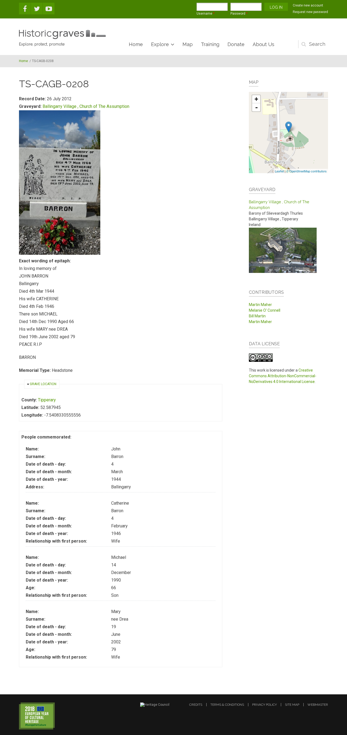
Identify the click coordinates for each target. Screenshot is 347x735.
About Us (263, 44)
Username (205, 13)
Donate (236, 44)
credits (195, 704)
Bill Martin (257, 316)
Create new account (308, 5)
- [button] (256, 107)
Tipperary (47, 399)
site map (292, 704)
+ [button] (256, 99)
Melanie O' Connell (264, 310)
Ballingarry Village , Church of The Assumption (86, 106)
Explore (160, 44)
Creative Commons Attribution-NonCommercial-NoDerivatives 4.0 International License (282, 376)
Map (187, 44)
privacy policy (264, 704)
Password (239, 13)
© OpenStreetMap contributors (306, 171)
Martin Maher (260, 304)
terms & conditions (227, 704)
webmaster (317, 704)
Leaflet (279, 171)
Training (210, 44)
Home (136, 44)
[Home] (62, 34)
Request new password (310, 12)
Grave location (43, 384)
